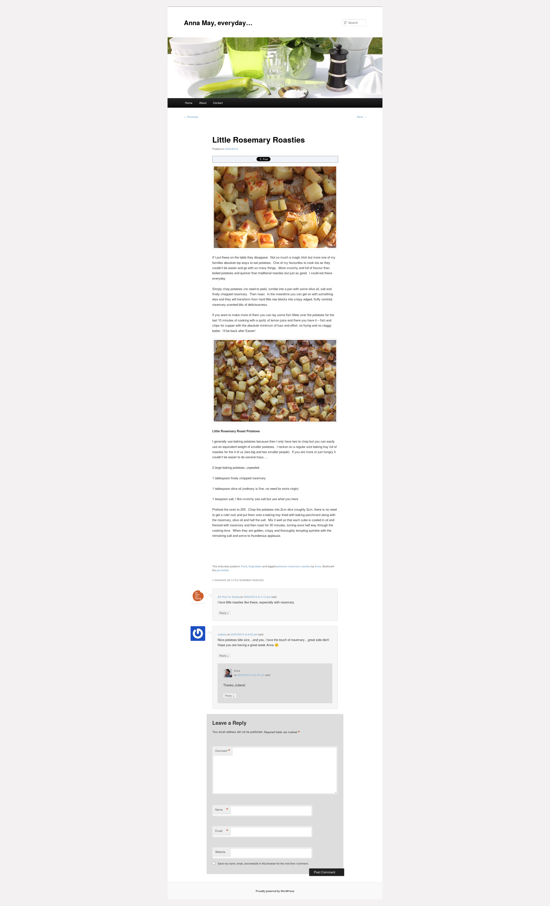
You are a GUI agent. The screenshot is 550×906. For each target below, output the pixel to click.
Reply (224, 613)
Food (244, 566)
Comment (222, 750)
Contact (218, 103)
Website (220, 852)
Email (221, 830)
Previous (191, 117)
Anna (318, 566)
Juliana (222, 634)
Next (361, 117)
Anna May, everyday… (218, 22)
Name (221, 809)
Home (188, 103)
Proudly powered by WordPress (275, 891)
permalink (223, 570)
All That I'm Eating (229, 597)
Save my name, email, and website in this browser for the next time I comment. (263, 863)
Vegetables (255, 566)
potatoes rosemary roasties (294, 566)
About (202, 103)
